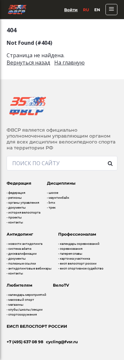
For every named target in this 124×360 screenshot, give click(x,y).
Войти (71, 9)
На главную (69, 62)
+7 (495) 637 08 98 (25, 341)
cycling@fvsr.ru (62, 341)
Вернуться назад (28, 62)
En (97, 9)
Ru (86, 9)
